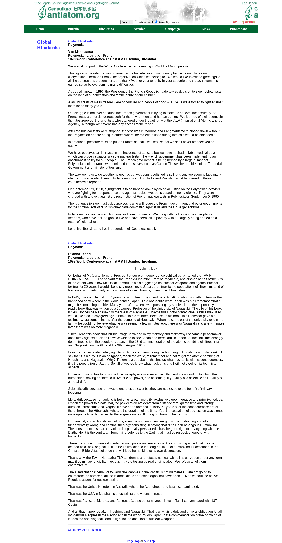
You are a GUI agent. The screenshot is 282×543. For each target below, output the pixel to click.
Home (40, 29)
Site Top (149, 541)
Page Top (133, 541)
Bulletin (73, 29)
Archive (139, 29)
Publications (238, 29)
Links (205, 29)
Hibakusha (106, 29)
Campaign (172, 29)
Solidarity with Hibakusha (85, 529)
